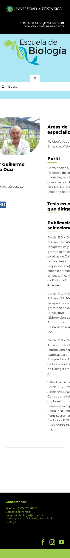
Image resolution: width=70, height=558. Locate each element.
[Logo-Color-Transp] (35, 38)
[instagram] (52, 542)
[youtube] (61, 542)
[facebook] (43, 542)
